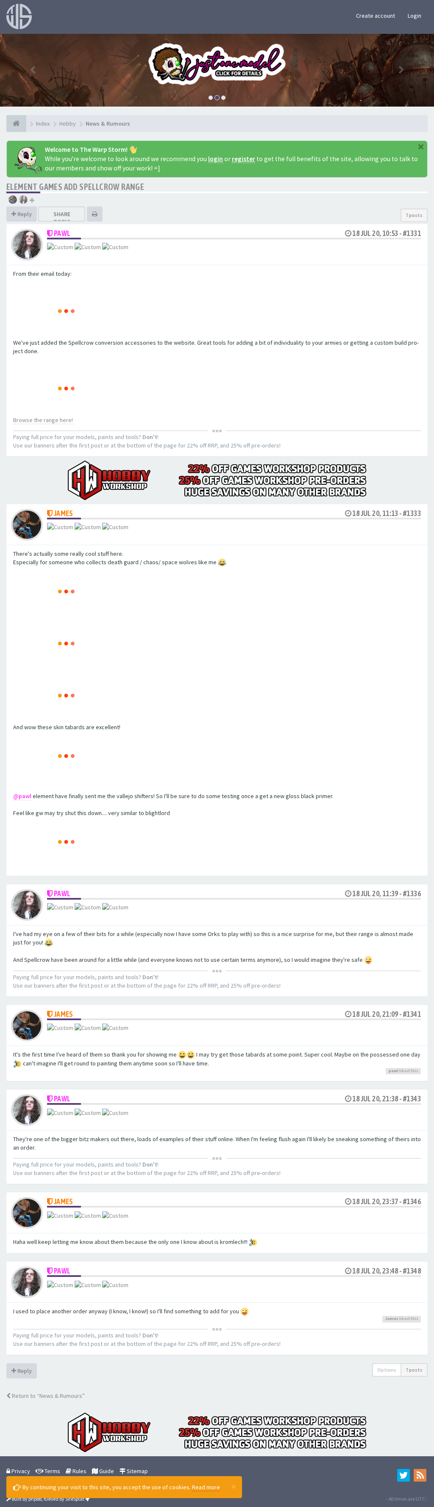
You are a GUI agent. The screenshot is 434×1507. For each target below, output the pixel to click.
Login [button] (414, 15)
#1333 (412, 513)
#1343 (412, 1098)
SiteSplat (74, 1499)
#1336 (412, 893)
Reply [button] (24, 214)
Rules (78, 1471)
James (63, 513)
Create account (375, 15)
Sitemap (136, 1471)
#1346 (412, 1201)
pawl (62, 233)
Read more (206, 1487)
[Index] (16, 123)
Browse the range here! (43, 420)
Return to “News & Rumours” (48, 1396)
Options (386, 1370)
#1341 (412, 1014)
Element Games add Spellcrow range (75, 187)
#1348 (412, 1270)
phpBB (35, 1499)
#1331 (412, 233)
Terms (51, 1471)
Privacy (20, 1471)
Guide (106, 1471)
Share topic (61, 217)
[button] (32, 70)
